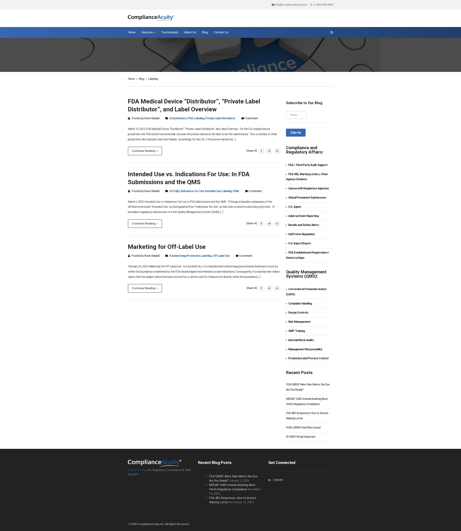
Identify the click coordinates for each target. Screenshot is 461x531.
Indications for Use (192, 191)
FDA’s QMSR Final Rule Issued (303, 427)
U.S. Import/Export (299, 243)
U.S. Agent (294, 206)
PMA (236, 191)
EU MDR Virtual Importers (300, 436)
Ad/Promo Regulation (301, 234)
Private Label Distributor (220, 118)
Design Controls (298, 312)
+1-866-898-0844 (322, 4)
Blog (141, 79)
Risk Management (299, 321)
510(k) (176, 191)
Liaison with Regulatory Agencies (308, 188)
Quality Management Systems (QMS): (306, 274)
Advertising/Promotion (186, 255)
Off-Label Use (221, 255)
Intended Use (213, 191)
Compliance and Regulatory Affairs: (304, 150)
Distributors (179, 118)
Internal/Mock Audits (301, 340)
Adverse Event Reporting (303, 216)
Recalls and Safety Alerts (303, 225)
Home (131, 79)
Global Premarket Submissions (307, 197)
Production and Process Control (308, 358)
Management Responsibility (305, 349)
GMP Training (296, 331)
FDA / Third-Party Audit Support (307, 165)
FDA (190, 118)
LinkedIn (278, 479)
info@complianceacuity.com (291, 4)
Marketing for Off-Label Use (167, 246)
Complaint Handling (300, 303)
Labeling (199, 118)
